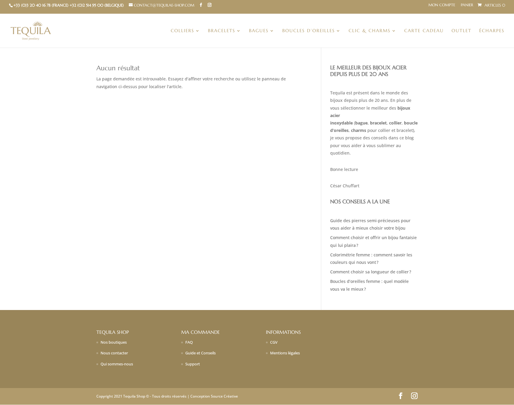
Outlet (461, 31)
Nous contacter (114, 353)
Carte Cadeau (424, 31)
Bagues (259, 31)
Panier (467, 5)
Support (192, 364)
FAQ (189, 342)
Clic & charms (370, 31)
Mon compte (441, 5)
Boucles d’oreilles (308, 31)
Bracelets (221, 31)
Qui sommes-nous (117, 364)
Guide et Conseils (200, 353)
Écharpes (491, 31)
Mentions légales (285, 353)
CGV (274, 342)
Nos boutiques (114, 342)
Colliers (182, 31)
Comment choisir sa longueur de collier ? (370, 272)
